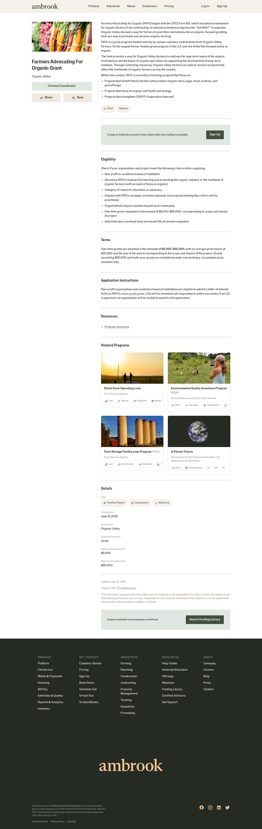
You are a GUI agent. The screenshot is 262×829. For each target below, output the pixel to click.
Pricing (169, 6)
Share (48, 97)
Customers (149, 6)
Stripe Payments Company (67, 806)
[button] (94, 6)
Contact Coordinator (62, 86)
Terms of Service (40, 822)
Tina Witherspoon (126, 588)
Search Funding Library (204, 619)
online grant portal (132, 294)
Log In (205, 6)
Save (80, 97)
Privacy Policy (57, 822)
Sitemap (71, 822)
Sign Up (222, 6)
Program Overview (117, 327)
